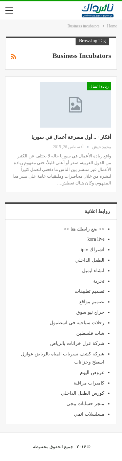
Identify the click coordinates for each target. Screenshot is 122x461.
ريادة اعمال (99, 86)
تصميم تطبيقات (89, 291)
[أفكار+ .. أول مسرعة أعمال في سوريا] (75, 105)
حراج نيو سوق (90, 312)
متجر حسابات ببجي (85, 403)
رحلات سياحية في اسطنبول (77, 322)
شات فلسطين (90, 333)
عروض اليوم (92, 372)
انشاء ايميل (93, 270)
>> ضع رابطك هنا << (84, 229)
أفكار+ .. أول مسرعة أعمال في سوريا (71, 137)
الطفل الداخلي (89, 260)
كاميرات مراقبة (89, 383)
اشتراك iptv (92, 249)
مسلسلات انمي (89, 414)
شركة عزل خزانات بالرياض (77, 343)
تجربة (98, 281)
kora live (95, 239)
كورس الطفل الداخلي (82, 393)
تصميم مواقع (91, 301)
